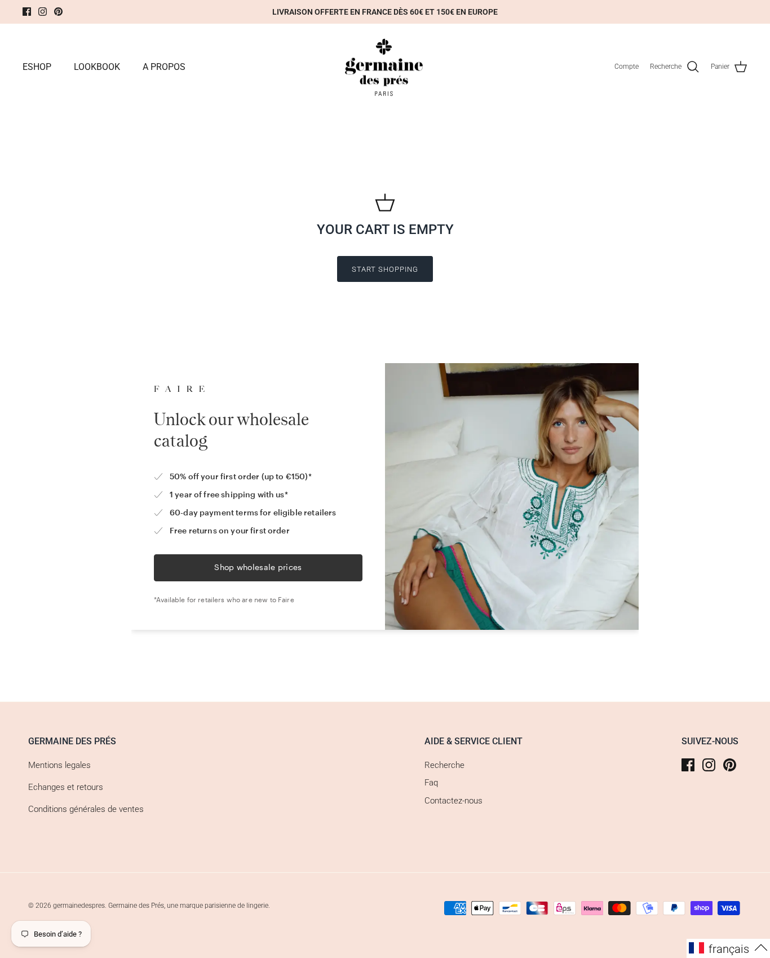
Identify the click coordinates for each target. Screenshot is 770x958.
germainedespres (79, 906)
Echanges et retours (65, 787)
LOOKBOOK (97, 66)
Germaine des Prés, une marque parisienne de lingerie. (189, 906)
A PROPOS (164, 66)
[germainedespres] (385, 67)
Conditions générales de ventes (86, 809)
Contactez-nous (453, 801)
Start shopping (385, 269)
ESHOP (37, 66)
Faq (431, 783)
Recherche (444, 765)
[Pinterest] (58, 11)
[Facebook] (27, 11)
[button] (728, 948)
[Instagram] (42, 11)
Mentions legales (59, 765)
